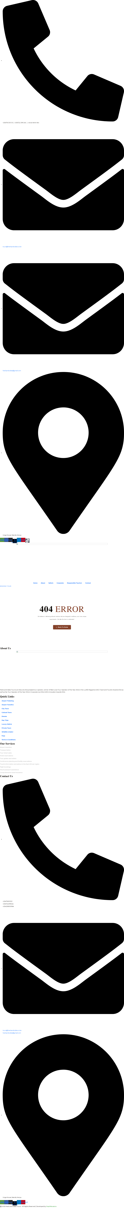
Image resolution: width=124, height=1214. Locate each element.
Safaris (51, 583)
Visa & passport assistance (9, 770)
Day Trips (5, 720)
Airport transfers (6, 747)
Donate (4, 716)
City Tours (5, 708)
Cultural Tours (7, 712)
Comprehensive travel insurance (11, 772)
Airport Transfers (8, 705)
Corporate (60, 583)
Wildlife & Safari (7, 732)
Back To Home (63, 627)
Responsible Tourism (74, 583)
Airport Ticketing (8, 701)
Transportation (5, 750)
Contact (88, 583)
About (43, 583)
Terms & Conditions (9, 739)
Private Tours (6, 728)
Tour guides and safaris (8, 758)
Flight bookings (5, 767)
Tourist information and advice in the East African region (19, 764)
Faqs (3, 736)
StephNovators (51, 1206)
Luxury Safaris (7, 724)
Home (35, 583)
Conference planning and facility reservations (16, 761)
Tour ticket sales (6, 753)
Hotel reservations (6, 756)
